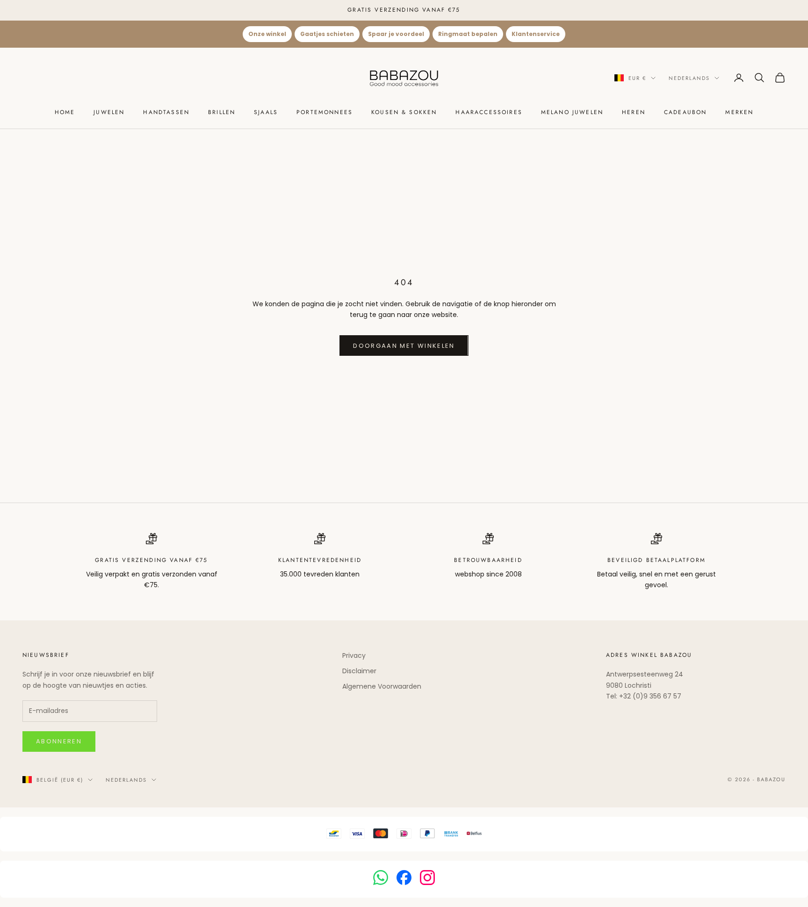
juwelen (109, 112)
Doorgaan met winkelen (403, 345)
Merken (739, 112)
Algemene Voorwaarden (381, 686)
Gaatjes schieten (327, 34)
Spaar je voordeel (396, 34)
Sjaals (266, 112)
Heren (633, 112)
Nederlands (689, 77)
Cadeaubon (685, 112)
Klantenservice (536, 34)
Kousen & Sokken (404, 112)
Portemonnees (324, 112)
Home (65, 112)
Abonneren (59, 741)
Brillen (221, 112)
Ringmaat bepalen (468, 34)
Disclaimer (359, 671)
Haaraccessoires (488, 112)
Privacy (354, 655)
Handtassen (166, 112)
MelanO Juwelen (572, 112)
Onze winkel (267, 34)
